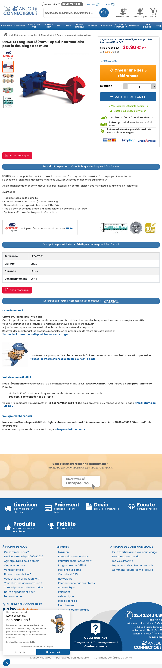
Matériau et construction (24, 35)
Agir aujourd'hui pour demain (21, 561)
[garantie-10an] (150, 227)
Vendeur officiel (14, 570)
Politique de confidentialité (72, 657)
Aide (108, 4)
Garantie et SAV (68, 574)
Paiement (64, 592)
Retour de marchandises (73, 556)
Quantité (106, 86)
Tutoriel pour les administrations (24, 587)
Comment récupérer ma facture (132, 570)
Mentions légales (40, 657)
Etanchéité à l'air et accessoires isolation (66, 35)
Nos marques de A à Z (17, 574)
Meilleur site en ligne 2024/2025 (23, 556)
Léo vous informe (122, 561)
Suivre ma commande (125, 556)
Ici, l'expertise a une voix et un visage (134, 552)
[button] (8, 55)
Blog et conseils (67, 601)
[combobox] (76, 13)
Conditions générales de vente (113, 657)
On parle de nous (14, 565)
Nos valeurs (65, 579)
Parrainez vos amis (69, 570)
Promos (91, 4)
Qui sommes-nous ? (16, 552)
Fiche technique (19, 155)
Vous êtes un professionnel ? (22, 579)
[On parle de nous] (113, 227)
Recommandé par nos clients (76, 583)
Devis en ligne (66, 587)
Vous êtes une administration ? (23, 583)
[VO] (136, 227)
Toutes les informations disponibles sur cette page (62, 359)
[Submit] (104, 13)
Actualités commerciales (73, 610)
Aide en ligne (66, 596)
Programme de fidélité (72, 565)
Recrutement (66, 605)
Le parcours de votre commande (132, 565)
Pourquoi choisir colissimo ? (75, 561)
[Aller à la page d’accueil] (5, 35)
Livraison (63, 552)
